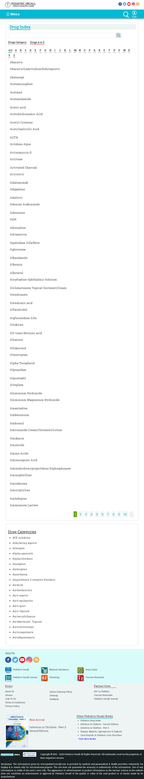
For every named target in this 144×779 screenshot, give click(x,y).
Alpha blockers (22, 558)
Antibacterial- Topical (27, 621)
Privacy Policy (12, 706)
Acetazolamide (20, 99)
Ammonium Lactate (24, 505)
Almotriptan (19, 355)
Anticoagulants (22, 632)
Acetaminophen (21, 84)
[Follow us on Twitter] (124, 3)
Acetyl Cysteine (21, 122)
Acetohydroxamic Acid (26, 114)
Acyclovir (17, 174)
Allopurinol (18, 348)
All (10, 50)
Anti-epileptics (22, 600)
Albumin (16, 264)
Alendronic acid (21, 303)
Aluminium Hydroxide (26, 393)
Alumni (9, 695)
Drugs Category (17, 42)
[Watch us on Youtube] (129, 3)
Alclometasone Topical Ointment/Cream (38, 288)
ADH (13, 219)
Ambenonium (19, 415)
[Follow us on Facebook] (120, 3)
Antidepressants (23, 637)
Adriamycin (18, 234)
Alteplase (16, 385)
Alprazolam (18, 370)
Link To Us (10, 698)
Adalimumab (19, 182)
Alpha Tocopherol (22, 363)
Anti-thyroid (20, 611)
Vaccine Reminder (103, 695)
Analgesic (19, 564)
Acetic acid (18, 107)
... (131, 514)
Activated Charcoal (23, 167)
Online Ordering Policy (61, 691)
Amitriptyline (20, 490)
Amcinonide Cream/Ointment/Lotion (36, 430)
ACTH (14, 137)
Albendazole (18, 258)
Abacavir (16, 62)
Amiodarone (18, 483)
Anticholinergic (23, 627)
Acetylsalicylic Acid (24, 129)
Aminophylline (21, 475)
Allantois (16, 339)
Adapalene (17, 189)
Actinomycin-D (21, 152)
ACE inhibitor (21, 537)
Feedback (54, 699)
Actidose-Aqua (20, 144)
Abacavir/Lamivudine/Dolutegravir (35, 69)
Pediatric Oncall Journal (106, 698)
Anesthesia (20, 574)
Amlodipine (18, 498)
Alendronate (19, 294)
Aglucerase (18, 249)
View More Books (87, 738)
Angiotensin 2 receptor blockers (33, 579)
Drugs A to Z (37, 42)
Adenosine (17, 212)
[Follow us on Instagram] (133, 3)
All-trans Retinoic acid (26, 333)
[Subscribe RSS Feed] (137, 3)
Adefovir (16, 197)
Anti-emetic (20, 595)
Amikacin (17, 438)
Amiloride (17, 445)
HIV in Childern (101, 691)
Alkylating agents (24, 543)
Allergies (18, 548)
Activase (16, 159)
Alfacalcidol (18, 309)
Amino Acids (19, 453)
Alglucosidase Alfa (23, 318)
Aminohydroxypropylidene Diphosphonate (40, 468)
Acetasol (16, 92)
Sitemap (54, 695)
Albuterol (16, 273)
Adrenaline (18, 228)
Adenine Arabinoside (25, 204)
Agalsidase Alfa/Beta (25, 243)
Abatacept (17, 77)
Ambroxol (17, 423)
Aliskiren (16, 324)
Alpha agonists (22, 553)
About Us (9, 691)
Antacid (17, 585)
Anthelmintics (22, 590)
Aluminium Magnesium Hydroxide (35, 400)
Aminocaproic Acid (23, 460)
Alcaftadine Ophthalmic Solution (33, 279)
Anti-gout (18, 606)
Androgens (19, 569)
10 (125, 514)
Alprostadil (18, 378)
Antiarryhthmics (23, 616)
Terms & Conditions (15, 702)
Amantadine (19, 408)
